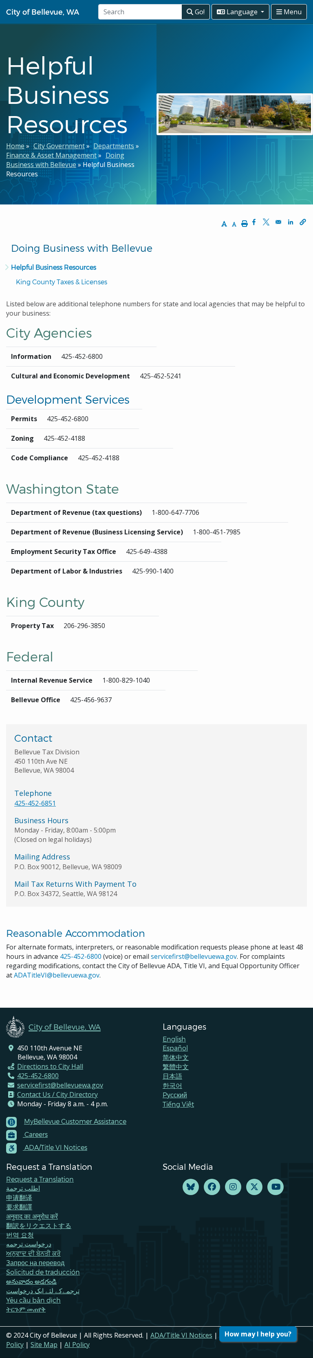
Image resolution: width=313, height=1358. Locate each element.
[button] (302, 222)
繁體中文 (176, 1066)
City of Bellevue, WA (42, 11)
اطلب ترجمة (23, 1188)
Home (15, 145)
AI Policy (77, 1344)
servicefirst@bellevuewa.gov (194, 956)
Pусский (175, 1095)
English (174, 1039)
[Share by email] (278, 222)
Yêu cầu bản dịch (33, 1300)
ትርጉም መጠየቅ (26, 1309)
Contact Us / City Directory (57, 1094)
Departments (113, 145)
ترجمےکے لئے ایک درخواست (42, 1290)
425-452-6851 (35, 803)
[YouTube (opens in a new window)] (275, 1187)
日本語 (172, 1076)
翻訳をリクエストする (38, 1225)
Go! (199, 11)
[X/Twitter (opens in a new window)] (254, 1187)
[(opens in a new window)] (191, 1187)
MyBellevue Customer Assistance (75, 1121)
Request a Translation (40, 1179)
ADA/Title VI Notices (181, 1335)
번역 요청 (20, 1235)
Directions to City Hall (50, 1066)
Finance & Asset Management (51, 155)
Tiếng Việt (178, 1104)
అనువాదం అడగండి (31, 1281)
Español (175, 1048)
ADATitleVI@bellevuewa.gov (56, 975)
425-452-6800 (80, 956)
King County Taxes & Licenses (61, 282)
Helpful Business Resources (53, 267)
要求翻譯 (19, 1207)
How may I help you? (258, 1333)
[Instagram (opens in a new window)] (233, 1187)
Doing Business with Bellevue (65, 160)
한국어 (172, 1085)
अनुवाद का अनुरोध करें (32, 1216)
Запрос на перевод (35, 1262)
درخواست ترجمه (28, 1244)
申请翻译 (19, 1197)
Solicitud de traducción (43, 1272)
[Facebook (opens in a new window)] (212, 1187)
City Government (59, 145)
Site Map (44, 1344)
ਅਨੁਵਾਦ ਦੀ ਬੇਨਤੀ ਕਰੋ (33, 1253)
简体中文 (176, 1057)
